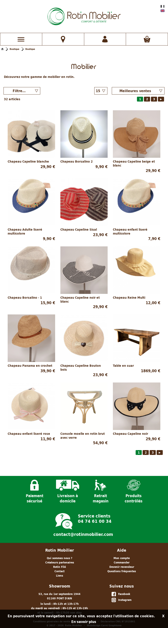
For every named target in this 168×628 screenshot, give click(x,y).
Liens (59, 576)
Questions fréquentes (121, 571)
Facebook (123, 594)
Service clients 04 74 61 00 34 (95, 518)
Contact (59, 571)
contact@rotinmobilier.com (83, 534)
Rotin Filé (59, 567)
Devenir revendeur (121, 567)
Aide (121, 550)
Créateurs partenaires (59, 562)
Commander (122, 562)
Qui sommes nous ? (59, 558)
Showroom (59, 586)
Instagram (123, 600)
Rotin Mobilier (59, 550)
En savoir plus (83, 621)
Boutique (14, 49)
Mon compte (122, 558)
